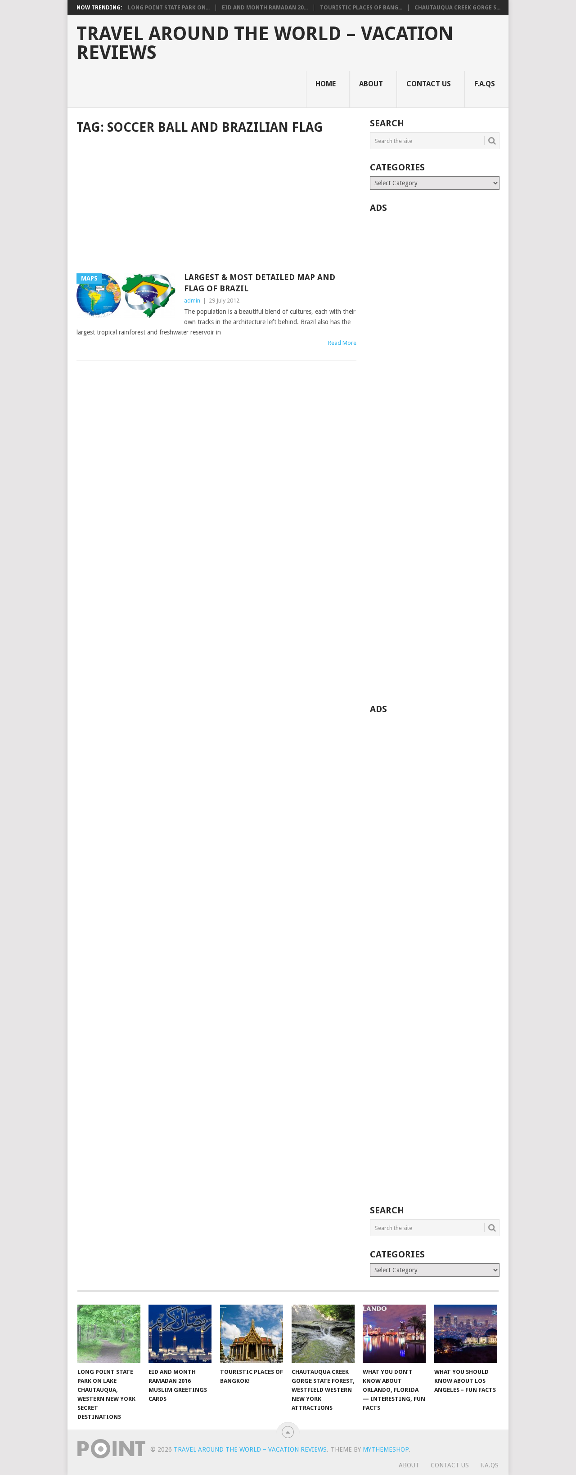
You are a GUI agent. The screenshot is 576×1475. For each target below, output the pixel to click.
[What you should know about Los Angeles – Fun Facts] (465, 1334)
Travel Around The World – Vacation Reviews (265, 43)
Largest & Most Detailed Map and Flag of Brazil (259, 282)
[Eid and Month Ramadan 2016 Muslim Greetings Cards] (180, 1334)
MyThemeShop (386, 1449)
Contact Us (428, 84)
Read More (342, 342)
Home (325, 84)
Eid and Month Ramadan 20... (265, 7)
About (371, 84)
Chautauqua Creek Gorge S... (457, 7)
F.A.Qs (484, 84)
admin (192, 300)
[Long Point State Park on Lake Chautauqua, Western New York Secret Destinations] (108, 1334)
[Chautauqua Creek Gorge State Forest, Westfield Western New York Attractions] (323, 1334)
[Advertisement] (216, 205)
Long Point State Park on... (169, 7)
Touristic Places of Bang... (361, 7)
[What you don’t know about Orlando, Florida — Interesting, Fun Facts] (394, 1334)
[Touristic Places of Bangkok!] (251, 1334)
